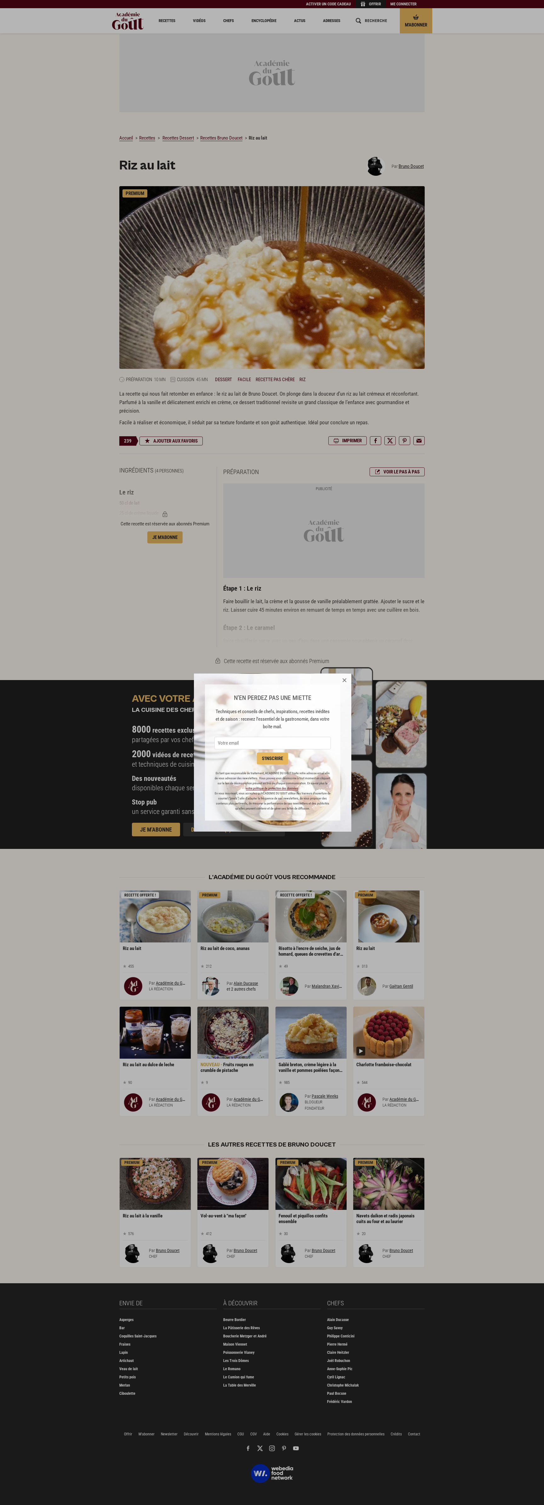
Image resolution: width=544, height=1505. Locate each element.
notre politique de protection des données (272, 788)
